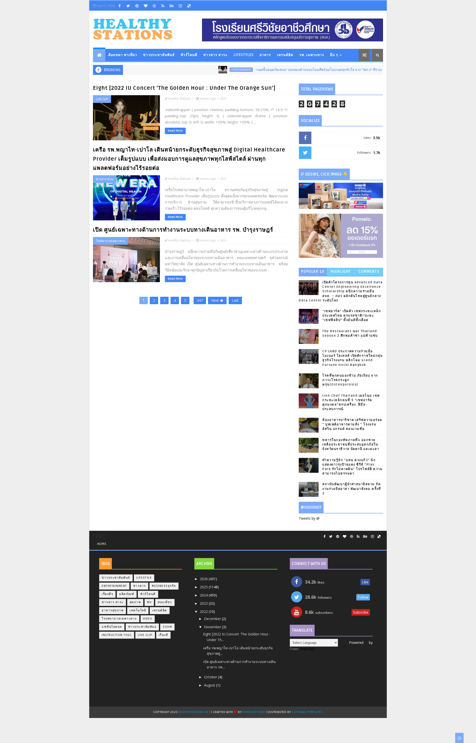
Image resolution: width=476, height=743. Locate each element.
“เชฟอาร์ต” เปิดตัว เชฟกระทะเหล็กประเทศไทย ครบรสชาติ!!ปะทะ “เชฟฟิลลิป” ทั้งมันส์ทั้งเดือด (351, 315)
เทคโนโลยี (138, 610)
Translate (307, 649)
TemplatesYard (253, 712)
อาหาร (265, 55)
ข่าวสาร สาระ (215, 55)
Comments (368, 271)
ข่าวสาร (139, 586)
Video (147, 619)
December (213, 618)
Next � (217, 300)
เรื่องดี (163, 635)
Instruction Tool (117, 635)
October (211, 677)
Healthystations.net (194, 712)
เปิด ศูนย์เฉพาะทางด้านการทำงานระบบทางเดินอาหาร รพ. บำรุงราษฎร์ (183, 230)
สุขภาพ (135, 602)
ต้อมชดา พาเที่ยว (122, 55)
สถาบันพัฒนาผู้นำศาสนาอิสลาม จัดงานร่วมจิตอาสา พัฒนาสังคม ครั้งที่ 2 (351, 488)
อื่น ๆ (334, 55)
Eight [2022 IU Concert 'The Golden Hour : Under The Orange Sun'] (184, 88)
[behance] (171, 5)
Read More (175, 131)
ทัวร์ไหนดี (189, 55)
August (210, 685)
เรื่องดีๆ (107, 594)
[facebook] (119, 5)
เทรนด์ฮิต (285, 55)
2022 (204, 611)
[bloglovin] (145, 5)
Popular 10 (313, 271)
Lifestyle (144, 578)
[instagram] (180, 5)
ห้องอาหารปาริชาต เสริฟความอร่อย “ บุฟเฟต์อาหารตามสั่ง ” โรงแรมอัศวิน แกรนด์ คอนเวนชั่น (352, 424)
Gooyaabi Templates (307, 712)
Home (101, 544)
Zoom (167, 627)
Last (235, 300)
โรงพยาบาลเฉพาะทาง (110, 241)
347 (200, 300)
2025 (204, 587)
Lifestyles (244, 55)
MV (149, 602)
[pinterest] (137, 5)
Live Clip (102, 99)
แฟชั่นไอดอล (112, 627)
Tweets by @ (309, 518)
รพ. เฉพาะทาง (311, 55)
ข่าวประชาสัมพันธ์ (159, 55)
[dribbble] (154, 5)
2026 (204, 578)
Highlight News (341, 272)
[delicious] (189, 5)
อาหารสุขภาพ (112, 610)
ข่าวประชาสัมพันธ (142, 627)
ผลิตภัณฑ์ (126, 594)
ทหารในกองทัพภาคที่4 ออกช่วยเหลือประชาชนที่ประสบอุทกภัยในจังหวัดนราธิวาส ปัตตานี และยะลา (350, 444)
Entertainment (223, 69)
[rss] (163, 5)
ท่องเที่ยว (165, 602)
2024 (204, 595)
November (213, 626)
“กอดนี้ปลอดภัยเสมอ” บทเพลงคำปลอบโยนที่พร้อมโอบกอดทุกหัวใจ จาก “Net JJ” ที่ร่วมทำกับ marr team (314, 70)
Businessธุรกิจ (164, 586)
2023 (204, 603)
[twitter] (128, 5)
